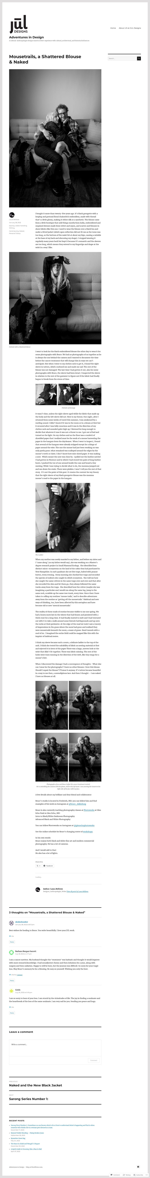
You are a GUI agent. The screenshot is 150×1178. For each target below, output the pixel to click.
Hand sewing (14, 231)
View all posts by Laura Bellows (77, 891)
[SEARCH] (139, 58)
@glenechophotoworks (84, 825)
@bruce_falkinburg (77, 804)
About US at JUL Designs (130, 28)
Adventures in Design (26, 37)
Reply (12, 942)
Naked (21, 231)
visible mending (21, 226)
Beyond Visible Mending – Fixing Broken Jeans (27, 1133)
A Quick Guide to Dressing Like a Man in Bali (26, 1149)
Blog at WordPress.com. (34, 1167)
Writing (12, 228)
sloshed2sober (21, 922)
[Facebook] (138, 1167)
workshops (88, 832)
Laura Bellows (14, 219)
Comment (93, 1060)
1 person (19, 975)
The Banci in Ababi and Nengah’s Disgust (25, 1144)
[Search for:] (122, 58)
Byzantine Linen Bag (18, 1138)
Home (113, 28)
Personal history (15, 233)
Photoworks (89, 810)
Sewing (11, 226)
